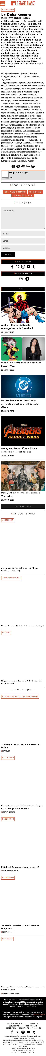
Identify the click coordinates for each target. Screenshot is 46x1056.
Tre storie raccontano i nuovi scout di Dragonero (20, 927)
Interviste (7, 939)
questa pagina (39, 1014)
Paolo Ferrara (9, 812)
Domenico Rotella (10, 870)
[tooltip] (13, 166)
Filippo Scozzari (23, 196)
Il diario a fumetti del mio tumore (20, 696)
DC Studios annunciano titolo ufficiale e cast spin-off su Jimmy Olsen (21, 404)
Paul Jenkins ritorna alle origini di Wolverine (21, 494)
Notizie (6, 633)
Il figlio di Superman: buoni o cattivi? (20, 867)
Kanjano (6, 751)
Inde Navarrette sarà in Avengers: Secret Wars (21, 364)
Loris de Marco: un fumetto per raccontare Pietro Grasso (23, 988)
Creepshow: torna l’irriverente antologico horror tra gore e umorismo (22, 807)
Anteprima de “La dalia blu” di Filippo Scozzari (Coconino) (19, 569)
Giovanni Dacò (9, 932)
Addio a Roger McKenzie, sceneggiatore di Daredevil (17, 327)
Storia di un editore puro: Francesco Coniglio (22, 626)
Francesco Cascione (11, 993)
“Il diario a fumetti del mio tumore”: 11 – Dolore (21, 746)
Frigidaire (35, 192)
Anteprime (7, 520)
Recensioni (8, 10)
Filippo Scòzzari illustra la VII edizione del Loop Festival (21, 682)
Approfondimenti (11, 578)
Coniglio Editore (15, 192)
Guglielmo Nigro (23, 18)
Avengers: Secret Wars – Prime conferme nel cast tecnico (19, 450)
